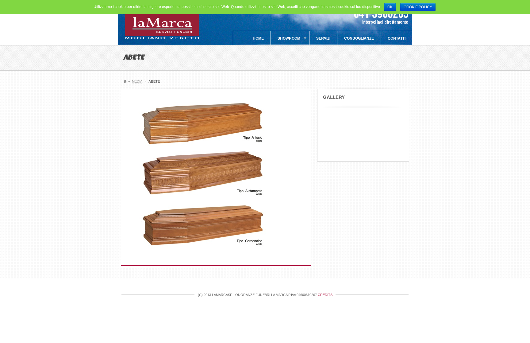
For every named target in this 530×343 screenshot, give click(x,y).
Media (137, 81)
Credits (325, 295)
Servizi (323, 38)
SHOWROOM (285, 40)
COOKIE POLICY (418, 7)
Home (258, 38)
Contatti (396, 38)
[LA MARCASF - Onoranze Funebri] (162, 39)
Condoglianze (359, 38)
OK (390, 7)
